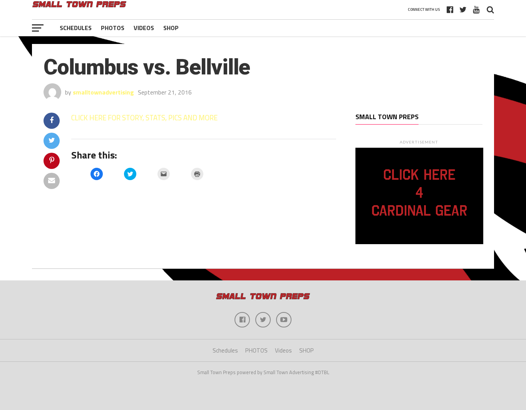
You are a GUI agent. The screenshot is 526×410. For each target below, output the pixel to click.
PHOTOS (112, 27)
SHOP (171, 27)
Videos (144, 27)
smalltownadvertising (103, 92)
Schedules (76, 27)
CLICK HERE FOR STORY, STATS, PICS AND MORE (144, 117)
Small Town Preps (387, 116)
